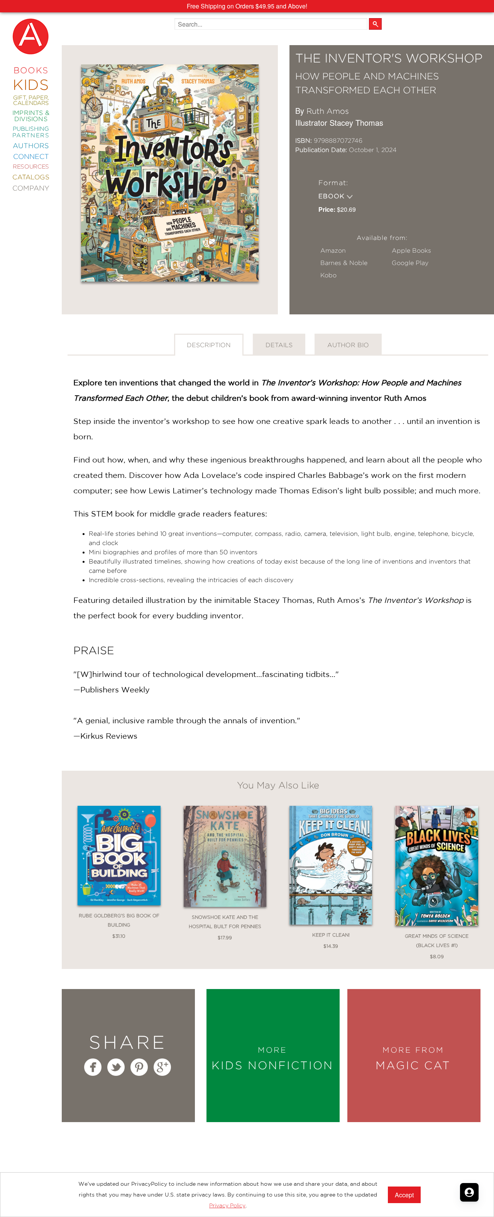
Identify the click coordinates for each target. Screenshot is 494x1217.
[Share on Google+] (162, 1067)
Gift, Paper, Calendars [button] (31, 100)
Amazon (333, 250)
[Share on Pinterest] (139, 1067)
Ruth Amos (327, 111)
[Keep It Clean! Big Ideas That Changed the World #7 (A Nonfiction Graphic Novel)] (330, 867)
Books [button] (31, 70)
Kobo (328, 275)
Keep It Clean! (331, 934)
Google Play (410, 263)
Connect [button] (31, 156)
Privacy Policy (227, 1205)
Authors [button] (31, 146)
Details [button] (279, 345)
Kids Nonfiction (272, 1058)
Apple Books (411, 250)
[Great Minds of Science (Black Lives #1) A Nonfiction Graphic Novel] (436, 868)
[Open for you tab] (469, 1192)
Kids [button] (31, 85)
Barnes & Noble (343, 263)
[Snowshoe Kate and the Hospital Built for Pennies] (225, 859)
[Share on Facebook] (93, 1067)
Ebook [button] (332, 196)
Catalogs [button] (30, 177)
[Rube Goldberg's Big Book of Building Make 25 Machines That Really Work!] (119, 858)
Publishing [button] (30, 132)
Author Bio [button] (348, 345)
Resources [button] (31, 167)
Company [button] (30, 188)
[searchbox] (270, 24)
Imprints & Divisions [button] (30, 116)
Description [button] (209, 345)
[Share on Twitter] (116, 1067)
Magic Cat (413, 1058)
